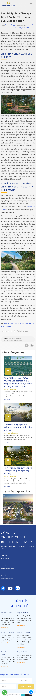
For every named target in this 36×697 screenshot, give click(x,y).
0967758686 (5, 558)
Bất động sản (22, 28)
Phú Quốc (21, 519)
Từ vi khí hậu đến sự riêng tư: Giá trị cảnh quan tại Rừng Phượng (18, 471)
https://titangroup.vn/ (7, 578)
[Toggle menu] (31, 4)
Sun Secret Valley (14, 338)
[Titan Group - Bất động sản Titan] (9, 4)
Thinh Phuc (10, 25)
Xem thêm (7, 399)
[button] (31, 509)
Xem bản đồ (4, 627)
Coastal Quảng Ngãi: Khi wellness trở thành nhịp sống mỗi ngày (18, 427)
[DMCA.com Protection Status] (27, 694)
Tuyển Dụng (13, 389)
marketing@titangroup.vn (8, 568)
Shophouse (12, 519)
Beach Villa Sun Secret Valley (13, 340)
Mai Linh (6, 389)
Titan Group (12, 694)
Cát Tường (7, 433)
